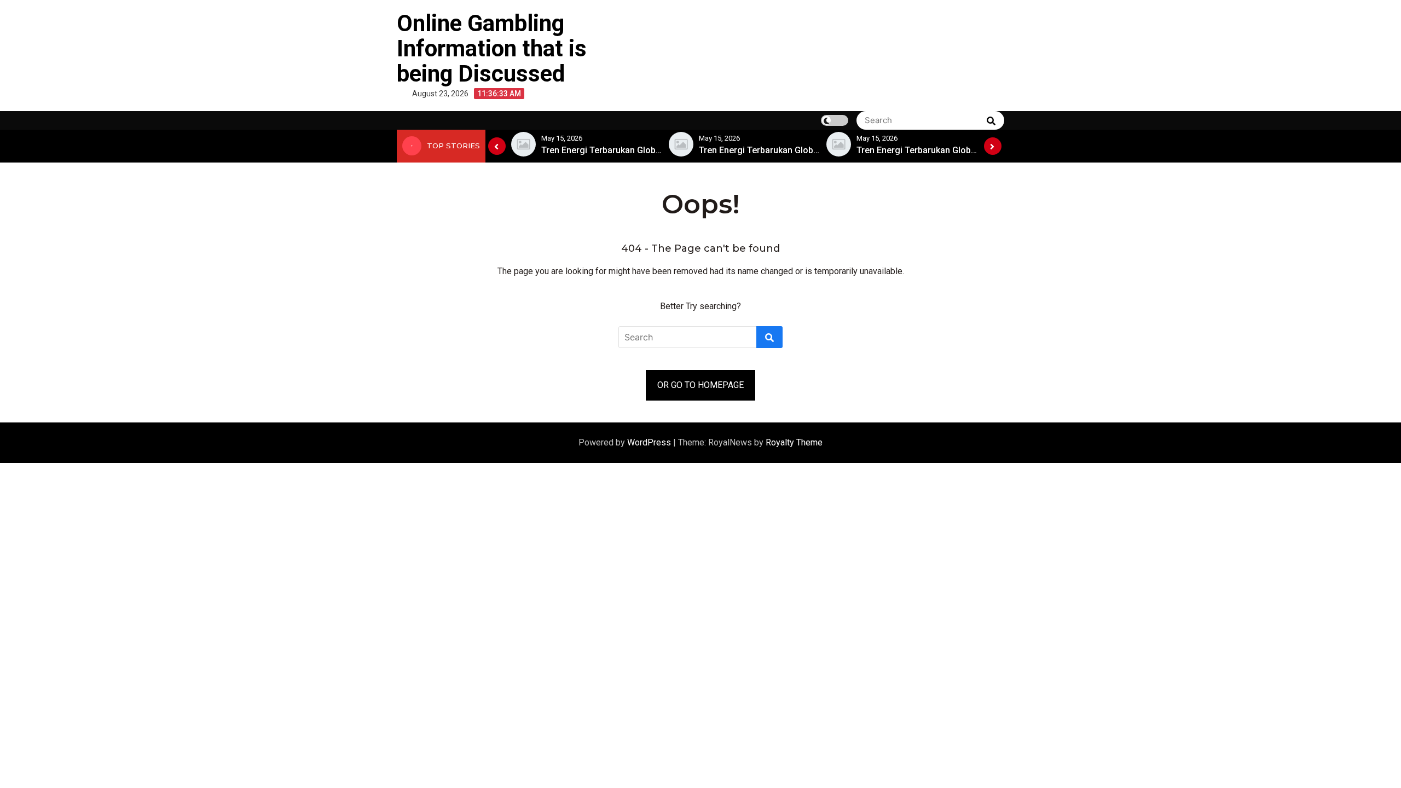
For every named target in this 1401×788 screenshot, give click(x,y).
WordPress (650, 442)
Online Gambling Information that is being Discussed (492, 48)
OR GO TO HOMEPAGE (700, 385)
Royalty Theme (794, 442)
